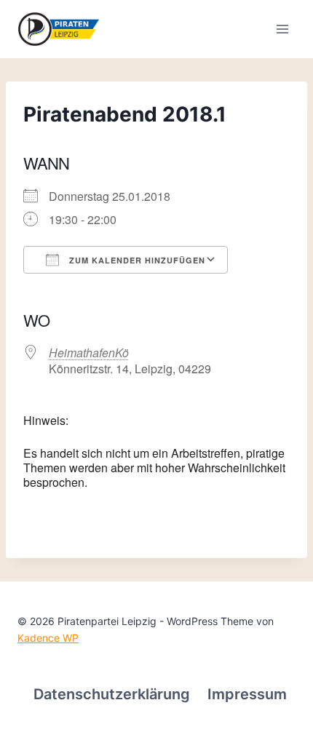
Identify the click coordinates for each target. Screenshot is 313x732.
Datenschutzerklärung (111, 694)
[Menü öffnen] (282, 28)
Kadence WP (48, 638)
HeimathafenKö (89, 352)
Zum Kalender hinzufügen (135, 260)
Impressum (247, 694)
